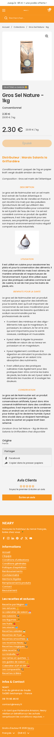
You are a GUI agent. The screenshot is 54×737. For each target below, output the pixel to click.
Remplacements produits (16, 582)
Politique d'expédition (14, 567)
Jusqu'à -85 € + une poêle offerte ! (27, 3)
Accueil (5, 27)
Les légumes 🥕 (11, 619)
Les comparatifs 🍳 (13, 669)
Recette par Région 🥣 (15, 604)
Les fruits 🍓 (9, 623)
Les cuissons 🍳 (11, 615)
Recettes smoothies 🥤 (15, 638)
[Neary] (26, 10)
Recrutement (9, 590)
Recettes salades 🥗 (14, 631)
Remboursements (12, 571)
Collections (19, 27)
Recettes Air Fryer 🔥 (13, 634)
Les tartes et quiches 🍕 (15, 657)
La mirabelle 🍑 (10, 654)
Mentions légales (11, 578)
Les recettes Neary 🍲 (14, 642)
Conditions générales (14, 563)
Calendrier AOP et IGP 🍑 (16, 665)
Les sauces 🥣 (10, 627)
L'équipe (6, 555)
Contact (7, 586)
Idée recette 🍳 (11, 650)
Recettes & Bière (11, 673)
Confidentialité (10, 575)
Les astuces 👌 (10, 608)
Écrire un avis (27, 497)
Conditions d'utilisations (15, 559)
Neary (30, 728)
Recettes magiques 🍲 (15, 646)
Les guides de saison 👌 (15, 661)
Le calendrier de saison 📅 (16, 612)
